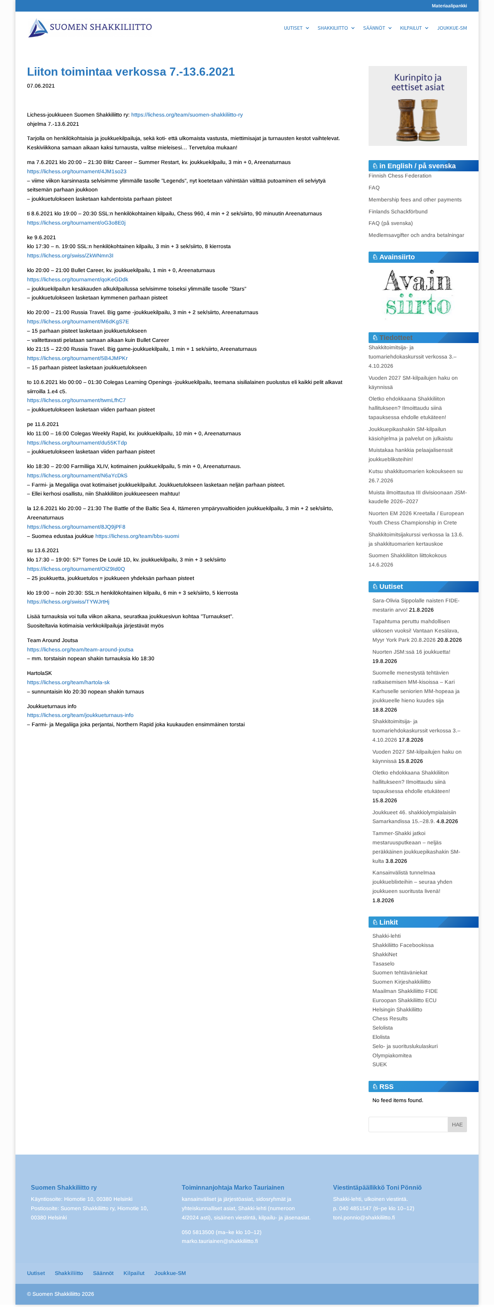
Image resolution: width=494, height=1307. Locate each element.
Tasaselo (383, 963)
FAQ (374, 187)
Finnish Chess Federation (400, 175)
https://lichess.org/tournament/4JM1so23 (77, 171)
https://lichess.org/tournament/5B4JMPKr (77, 358)
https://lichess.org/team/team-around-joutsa (80, 649)
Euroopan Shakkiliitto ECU (404, 1000)
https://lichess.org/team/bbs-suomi (137, 536)
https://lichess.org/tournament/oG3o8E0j (76, 223)
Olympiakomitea (392, 1055)
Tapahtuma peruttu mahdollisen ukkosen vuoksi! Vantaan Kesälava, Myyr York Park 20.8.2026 (415, 630)
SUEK (379, 1064)
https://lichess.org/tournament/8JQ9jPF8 (76, 527)
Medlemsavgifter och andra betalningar (416, 235)
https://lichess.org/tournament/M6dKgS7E (78, 321)
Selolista (382, 1028)
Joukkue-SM (452, 28)
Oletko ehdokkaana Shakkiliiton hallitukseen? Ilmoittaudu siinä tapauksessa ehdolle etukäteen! (407, 408)
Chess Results (390, 1018)
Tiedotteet (396, 338)
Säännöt (374, 28)
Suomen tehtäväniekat (399, 972)
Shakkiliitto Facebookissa (403, 945)
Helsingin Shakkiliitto (397, 1009)
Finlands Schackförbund (398, 211)
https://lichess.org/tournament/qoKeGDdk (77, 279)
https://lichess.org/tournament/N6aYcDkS (77, 475)
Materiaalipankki (449, 5)
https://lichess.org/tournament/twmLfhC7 (76, 400)
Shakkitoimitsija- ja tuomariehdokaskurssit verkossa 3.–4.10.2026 (413, 356)
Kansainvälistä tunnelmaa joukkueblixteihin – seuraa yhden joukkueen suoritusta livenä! (412, 881)
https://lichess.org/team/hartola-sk (68, 682)
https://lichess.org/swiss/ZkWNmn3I (70, 255)
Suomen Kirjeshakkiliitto (401, 982)
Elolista (381, 1037)
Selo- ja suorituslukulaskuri (405, 1046)
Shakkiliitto (333, 28)
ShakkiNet (384, 954)
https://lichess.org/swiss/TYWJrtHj (68, 602)
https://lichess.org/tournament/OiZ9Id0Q (76, 569)
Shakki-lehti (386, 936)
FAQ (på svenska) (391, 223)
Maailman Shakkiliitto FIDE (405, 991)
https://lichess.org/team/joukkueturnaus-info (80, 715)
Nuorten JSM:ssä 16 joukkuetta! (411, 652)
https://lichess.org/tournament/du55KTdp (77, 443)
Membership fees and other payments (415, 199)
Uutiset (293, 28)
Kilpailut (411, 28)
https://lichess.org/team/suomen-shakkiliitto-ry (186, 115)
